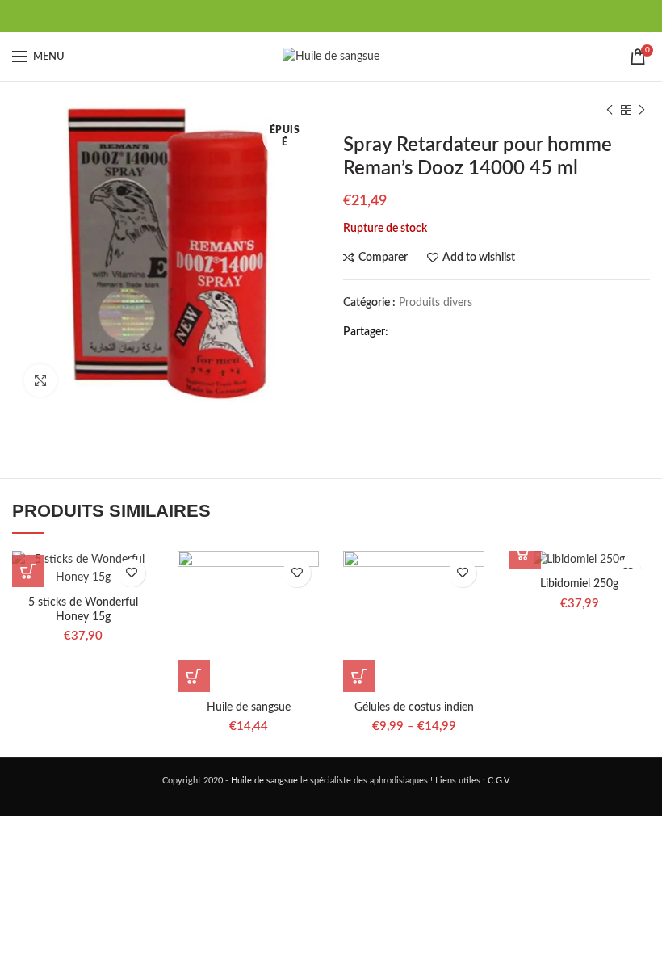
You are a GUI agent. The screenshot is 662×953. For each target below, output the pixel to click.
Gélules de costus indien (414, 707)
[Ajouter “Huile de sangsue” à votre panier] (194, 676)
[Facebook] (291, 16)
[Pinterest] (331, 16)
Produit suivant (642, 110)
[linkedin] (351, 16)
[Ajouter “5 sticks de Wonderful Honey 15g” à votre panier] (28, 571)
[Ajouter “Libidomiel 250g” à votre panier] (525, 552)
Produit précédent (609, 110)
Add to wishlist (478, 257)
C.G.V (498, 780)
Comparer (383, 257)
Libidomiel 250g (579, 584)
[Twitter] (311, 16)
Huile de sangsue (249, 707)
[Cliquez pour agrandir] (40, 380)
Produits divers (435, 303)
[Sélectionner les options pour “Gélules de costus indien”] (359, 676)
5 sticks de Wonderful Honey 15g (83, 610)
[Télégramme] (372, 16)
